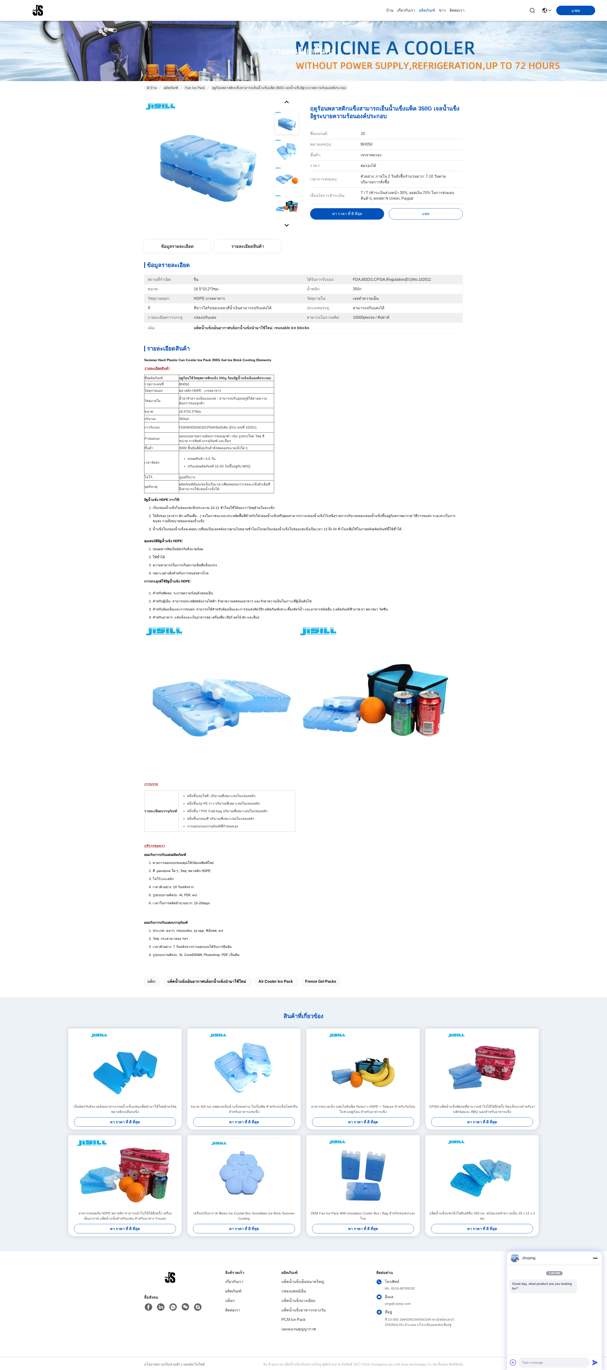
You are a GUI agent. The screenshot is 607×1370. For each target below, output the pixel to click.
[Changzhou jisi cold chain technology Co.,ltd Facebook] (148, 1307)
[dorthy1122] (197, 1307)
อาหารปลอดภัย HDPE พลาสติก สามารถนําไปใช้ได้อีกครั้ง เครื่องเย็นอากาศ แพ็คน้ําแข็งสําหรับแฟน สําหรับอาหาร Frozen (125, 1215)
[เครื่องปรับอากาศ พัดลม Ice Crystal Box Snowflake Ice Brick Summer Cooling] (244, 1173)
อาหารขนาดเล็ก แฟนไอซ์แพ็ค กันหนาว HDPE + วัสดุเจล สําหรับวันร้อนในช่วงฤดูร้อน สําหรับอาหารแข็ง (363, 1109)
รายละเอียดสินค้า (247, 246)
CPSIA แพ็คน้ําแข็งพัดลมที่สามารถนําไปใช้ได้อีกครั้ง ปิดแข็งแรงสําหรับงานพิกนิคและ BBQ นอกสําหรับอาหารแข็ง (482, 1109)
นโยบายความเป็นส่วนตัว (162, 1364)
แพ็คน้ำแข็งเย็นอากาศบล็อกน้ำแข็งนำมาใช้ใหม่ (206, 981)
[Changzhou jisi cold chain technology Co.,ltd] (38, 10)
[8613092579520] (173, 1307)
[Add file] (513, 1362)
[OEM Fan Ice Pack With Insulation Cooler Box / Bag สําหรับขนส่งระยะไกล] (363, 1173)
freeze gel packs (320, 981)
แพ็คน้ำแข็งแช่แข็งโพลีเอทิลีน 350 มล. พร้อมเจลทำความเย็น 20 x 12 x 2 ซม (482, 1215)
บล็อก (230, 1301)
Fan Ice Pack (195, 88)
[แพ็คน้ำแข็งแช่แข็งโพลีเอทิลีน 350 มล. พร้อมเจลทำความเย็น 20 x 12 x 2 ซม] (482, 1173)
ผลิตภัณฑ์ (427, 10)
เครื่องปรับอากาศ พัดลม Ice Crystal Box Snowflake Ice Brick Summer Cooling (244, 1215)
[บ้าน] (170, 1283)
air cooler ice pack (275, 981)
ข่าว (442, 10)
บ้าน (389, 10)
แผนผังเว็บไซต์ (194, 1364)
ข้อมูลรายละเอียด (177, 246)
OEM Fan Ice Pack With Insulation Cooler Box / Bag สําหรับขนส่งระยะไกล (363, 1215)
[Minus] (595, 1258)
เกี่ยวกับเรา (406, 10)
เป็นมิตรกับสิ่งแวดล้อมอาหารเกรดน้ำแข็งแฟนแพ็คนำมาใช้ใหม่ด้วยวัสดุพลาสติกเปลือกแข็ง (125, 1109)
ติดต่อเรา (457, 10)
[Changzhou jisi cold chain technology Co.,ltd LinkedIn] (160, 1307)
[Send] (595, 1362)
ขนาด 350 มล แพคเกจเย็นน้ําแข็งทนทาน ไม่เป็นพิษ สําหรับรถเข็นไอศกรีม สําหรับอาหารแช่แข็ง (244, 1109)
